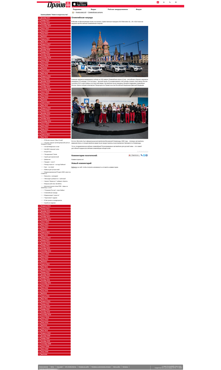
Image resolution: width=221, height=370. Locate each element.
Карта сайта (116, 366)
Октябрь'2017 (45, 23)
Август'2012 (45, 254)
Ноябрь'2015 (45, 84)
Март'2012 (44, 267)
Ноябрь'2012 (45, 246)
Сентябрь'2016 (46, 57)
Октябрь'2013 (45, 216)
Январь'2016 (45, 79)
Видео (93, 9)
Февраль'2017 (46, 44)
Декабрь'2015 (45, 81)
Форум (138, 9)
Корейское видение (48, 203)
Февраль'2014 (46, 206)
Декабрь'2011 (45, 275)
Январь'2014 (45, 208)
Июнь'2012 (44, 259)
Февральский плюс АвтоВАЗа (51, 183)
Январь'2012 (45, 272)
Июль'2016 (44, 63)
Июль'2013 (44, 224)
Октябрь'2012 (45, 248)
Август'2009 (45, 346)
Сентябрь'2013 (46, 219)
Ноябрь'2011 (45, 277)
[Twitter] (144, 155)
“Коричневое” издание (49, 197)
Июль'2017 (44, 31)
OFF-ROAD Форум (70, 366)
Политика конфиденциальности (48, 369)
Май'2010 (44, 325)
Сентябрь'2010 (46, 314)
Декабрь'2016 (45, 49)
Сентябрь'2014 (46, 121)
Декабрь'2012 (45, 243)
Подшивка (77, 9)
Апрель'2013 (45, 232)
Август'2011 (45, 285)
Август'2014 (45, 124)
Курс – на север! (47, 167)
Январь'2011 (45, 304)
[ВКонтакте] (146, 155)
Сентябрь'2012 (46, 251)
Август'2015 (45, 92)
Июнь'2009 (44, 352)
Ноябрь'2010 (45, 309)
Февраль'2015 (46, 108)
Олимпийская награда (95, 12)
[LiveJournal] (142, 155)
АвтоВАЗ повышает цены (50, 149)
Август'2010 (45, 317)
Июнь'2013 (44, 227)
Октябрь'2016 (45, 55)
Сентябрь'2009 (46, 344)
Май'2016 (44, 68)
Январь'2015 (45, 110)
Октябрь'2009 (45, 341)
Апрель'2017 (45, 39)
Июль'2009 (44, 349)
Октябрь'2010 (45, 312)
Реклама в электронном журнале (101, 366)
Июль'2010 (44, 320)
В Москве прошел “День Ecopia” (52, 140)
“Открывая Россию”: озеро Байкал (52, 190)
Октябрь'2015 (45, 87)
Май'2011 (44, 293)
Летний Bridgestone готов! (50, 146)
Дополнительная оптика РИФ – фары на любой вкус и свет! (54, 187)
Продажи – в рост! (48, 162)
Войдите (74, 167)
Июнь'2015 (44, 97)
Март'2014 (44, 137)
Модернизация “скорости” (50, 195)
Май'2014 (44, 132)
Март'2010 (44, 330)
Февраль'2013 (46, 238)
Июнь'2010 (44, 322)
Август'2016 (45, 60)
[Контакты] (176, 3)
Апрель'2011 (45, 296)
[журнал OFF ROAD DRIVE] (59, 8)
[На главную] (158, 3)
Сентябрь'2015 (46, 89)
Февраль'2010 (46, 333)
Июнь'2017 (44, 34)
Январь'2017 (45, 47)
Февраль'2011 (45, 301)
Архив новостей (81, 12)
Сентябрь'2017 (46, 26)
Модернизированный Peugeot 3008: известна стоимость (56, 172)
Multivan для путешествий (50, 169)
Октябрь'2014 (45, 118)
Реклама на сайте (84, 366)
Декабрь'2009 (45, 336)
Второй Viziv (46, 151)
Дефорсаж (45, 159)
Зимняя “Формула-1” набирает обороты (54, 181)
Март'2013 (44, 235)
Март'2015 (44, 105)
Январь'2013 (45, 240)
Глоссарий (60, 366)
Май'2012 (44, 261)
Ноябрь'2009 (45, 338)
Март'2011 (44, 299)
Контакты (125, 366)
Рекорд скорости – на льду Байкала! (53, 164)
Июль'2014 (44, 126)
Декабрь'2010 (45, 307)
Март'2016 (44, 73)
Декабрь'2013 (45, 211)
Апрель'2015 (45, 103)
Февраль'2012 (46, 269)
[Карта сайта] (164, 3)
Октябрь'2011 (45, 280)
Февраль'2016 (46, 76)
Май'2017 (44, 36)
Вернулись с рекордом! (49, 176)
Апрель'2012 (45, 264)
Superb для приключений (50, 157)
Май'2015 (44, 100)
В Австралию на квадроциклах (51, 200)
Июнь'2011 (44, 291)
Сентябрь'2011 (46, 283)
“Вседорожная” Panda (49, 154)
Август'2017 (45, 28)
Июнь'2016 (44, 65)
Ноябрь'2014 (45, 116)
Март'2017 (44, 42)
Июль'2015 (44, 95)
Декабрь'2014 (45, 113)
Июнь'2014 (44, 129)
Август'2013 (45, 222)
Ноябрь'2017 (45, 20)
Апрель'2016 (45, 71)
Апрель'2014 (45, 134)
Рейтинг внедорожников (118, 9)
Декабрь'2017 (45, 18)
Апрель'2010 (45, 328)
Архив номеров (43, 366)
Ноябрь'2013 (45, 214)
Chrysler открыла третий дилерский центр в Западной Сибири (55, 143)
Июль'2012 (44, 256)
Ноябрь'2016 (45, 52)
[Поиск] (170, 3)
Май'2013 (44, 230)
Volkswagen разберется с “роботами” (53, 178)
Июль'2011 (44, 288)
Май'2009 (44, 354)
